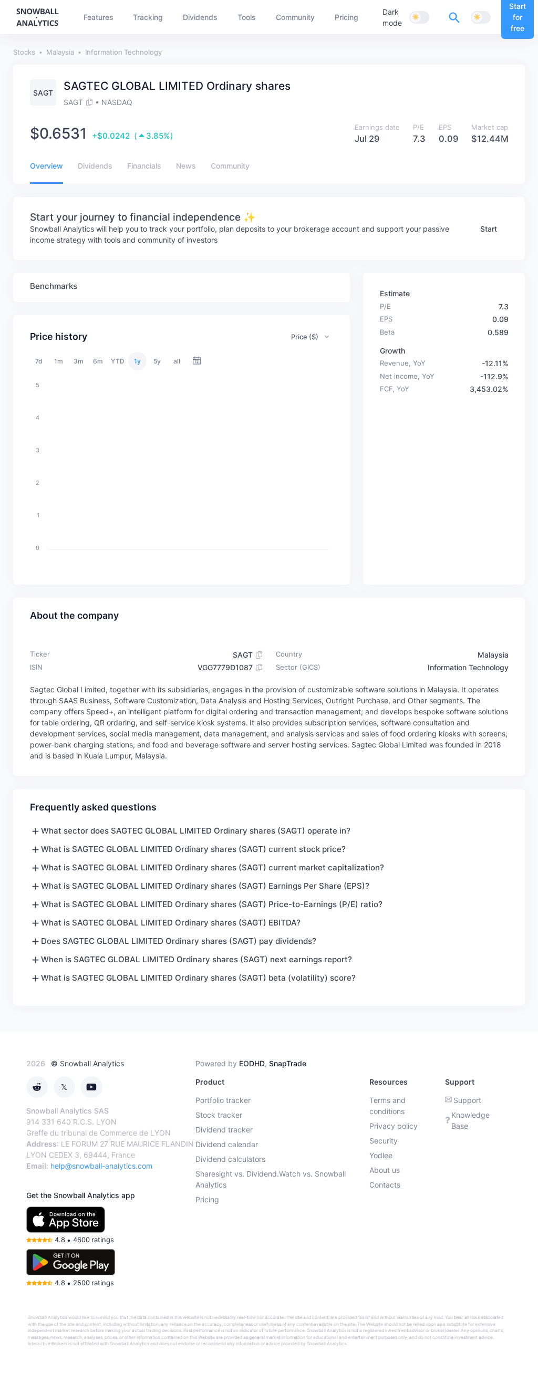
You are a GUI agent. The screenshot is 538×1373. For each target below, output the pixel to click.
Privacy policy (393, 1125)
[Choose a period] (197, 361)
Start (488, 228)
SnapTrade (287, 1063)
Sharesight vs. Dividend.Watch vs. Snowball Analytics (270, 1179)
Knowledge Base (470, 1120)
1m (58, 361)
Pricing (207, 1199)
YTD (118, 361)
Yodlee (380, 1155)
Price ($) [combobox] (304, 336)
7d (39, 361)
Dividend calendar (226, 1144)
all (176, 361)
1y (137, 361)
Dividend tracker (224, 1129)
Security (383, 1140)
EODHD (252, 1063)
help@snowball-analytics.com (101, 1165)
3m (79, 361)
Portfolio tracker (223, 1100)
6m (98, 361)
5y (157, 361)
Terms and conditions (387, 1106)
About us (384, 1170)
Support (467, 1100)
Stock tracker (218, 1114)
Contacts (384, 1184)
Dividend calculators (230, 1158)
